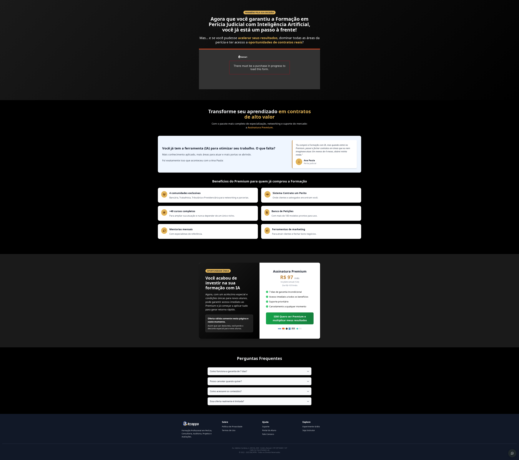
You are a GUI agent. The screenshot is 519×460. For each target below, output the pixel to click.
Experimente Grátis (311, 426)
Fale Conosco (268, 434)
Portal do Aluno (269, 430)
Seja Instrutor (308, 430)
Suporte (265, 426)
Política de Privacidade (232, 426)
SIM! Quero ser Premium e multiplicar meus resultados (290, 318)
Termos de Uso (228, 430)
